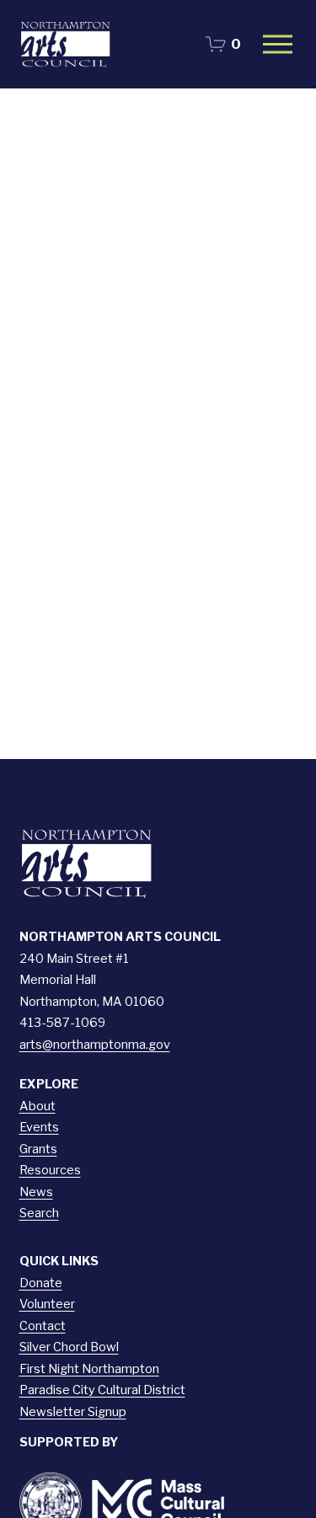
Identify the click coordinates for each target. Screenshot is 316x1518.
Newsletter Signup (72, 1411)
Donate (40, 1283)
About (37, 1106)
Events (39, 1127)
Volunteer (47, 1304)
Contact (42, 1326)
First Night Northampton (89, 1368)
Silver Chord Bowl (69, 1347)
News (36, 1192)
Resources (50, 1170)
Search (39, 1213)
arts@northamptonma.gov (94, 1044)
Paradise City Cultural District (102, 1390)
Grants (38, 1149)
